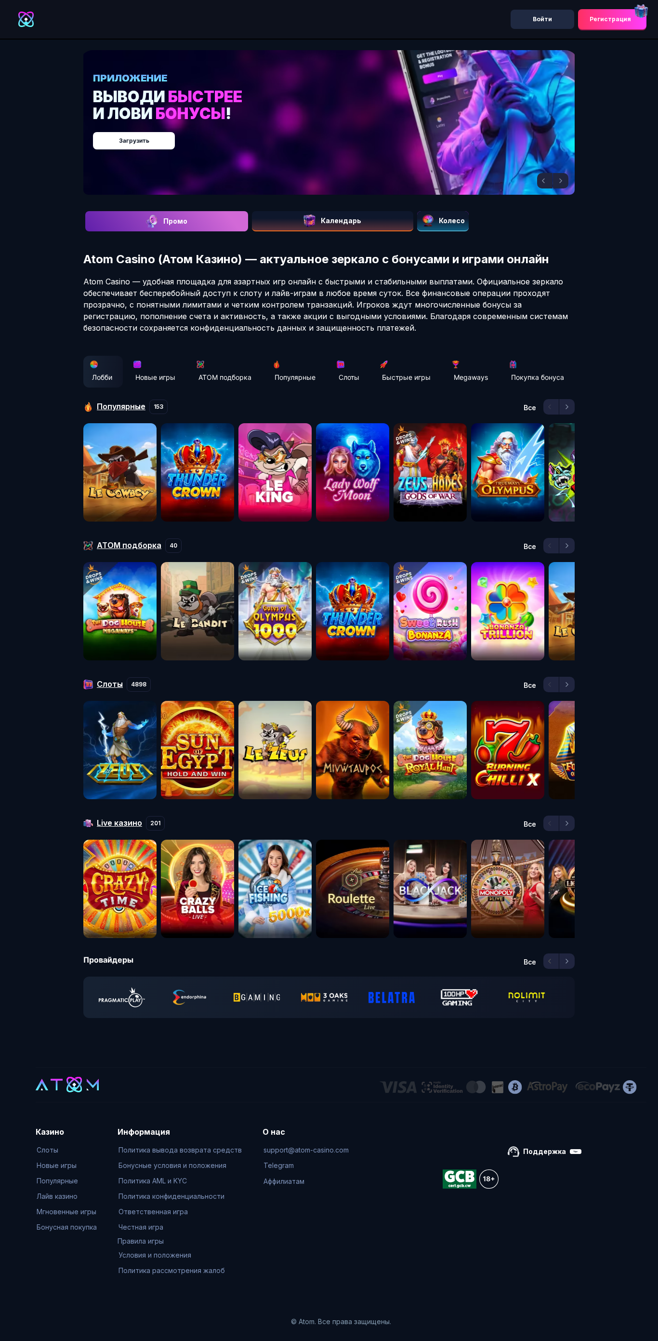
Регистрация (610, 19)
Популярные (295, 377)
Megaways (471, 377)
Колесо (452, 220)
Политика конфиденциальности (171, 1196)
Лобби (102, 377)
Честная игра (140, 1227)
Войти (542, 19)
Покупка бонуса (537, 377)
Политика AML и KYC (152, 1181)
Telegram (278, 1165)
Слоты (349, 377)
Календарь (341, 220)
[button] (545, 180)
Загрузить (339, 135)
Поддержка (544, 1151)
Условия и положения (154, 1255)
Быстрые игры (406, 377)
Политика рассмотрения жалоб (171, 1270)
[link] (122, 997)
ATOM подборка (224, 377)
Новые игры (155, 377)
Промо (175, 221)
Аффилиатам (283, 1181)
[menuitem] (67, 1150)
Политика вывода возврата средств (180, 1150)
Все (530, 407)
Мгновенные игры (66, 1211)
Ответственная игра (153, 1211)
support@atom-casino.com (306, 1150)
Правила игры (141, 1241)
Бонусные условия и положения (172, 1165)
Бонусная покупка (67, 1227)
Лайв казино (57, 1196)
